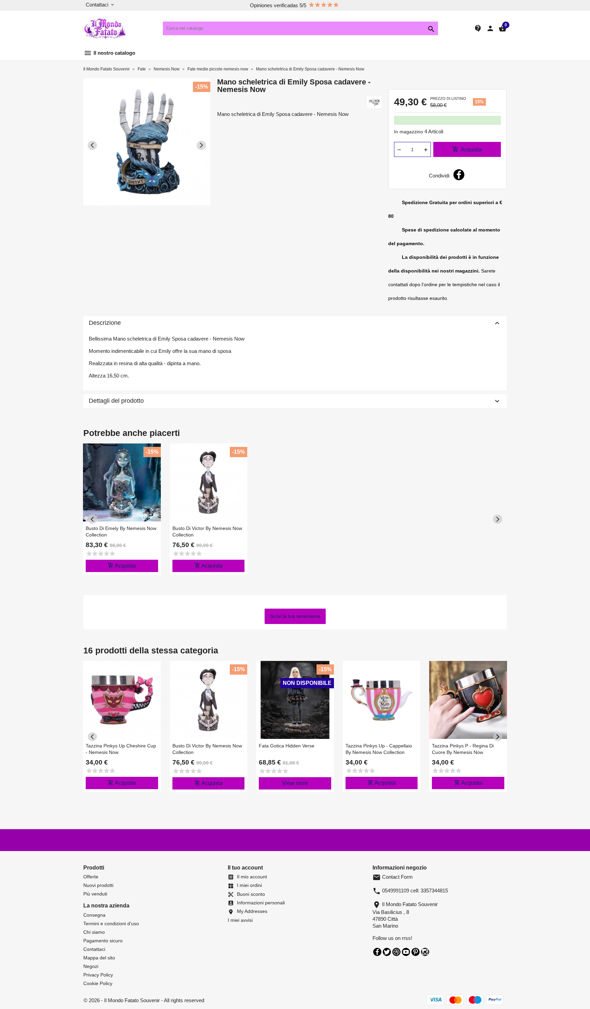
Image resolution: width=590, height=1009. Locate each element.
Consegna (94, 915)
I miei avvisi (240, 920)
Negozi (90, 966)
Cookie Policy (97, 983)
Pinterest (415, 952)
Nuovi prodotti (98, 885)
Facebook (377, 952)
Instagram (425, 952)
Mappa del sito (99, 957)
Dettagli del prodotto (295, 401)
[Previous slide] (92, 145)
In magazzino (408, 131)
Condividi (459, 175)
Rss (396, 952)
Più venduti (95, 894)
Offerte (90, 876)
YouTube (406, 952)
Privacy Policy (98, 975)
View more (295, 783)
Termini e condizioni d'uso (111, 923)
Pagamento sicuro (103, 940)
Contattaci (94, 949)
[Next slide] (201, 145)
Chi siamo (94, 932)
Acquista (467, 149)
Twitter (387, 952)
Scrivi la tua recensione (295, 616)
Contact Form (393, 877)
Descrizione (295, 323)
